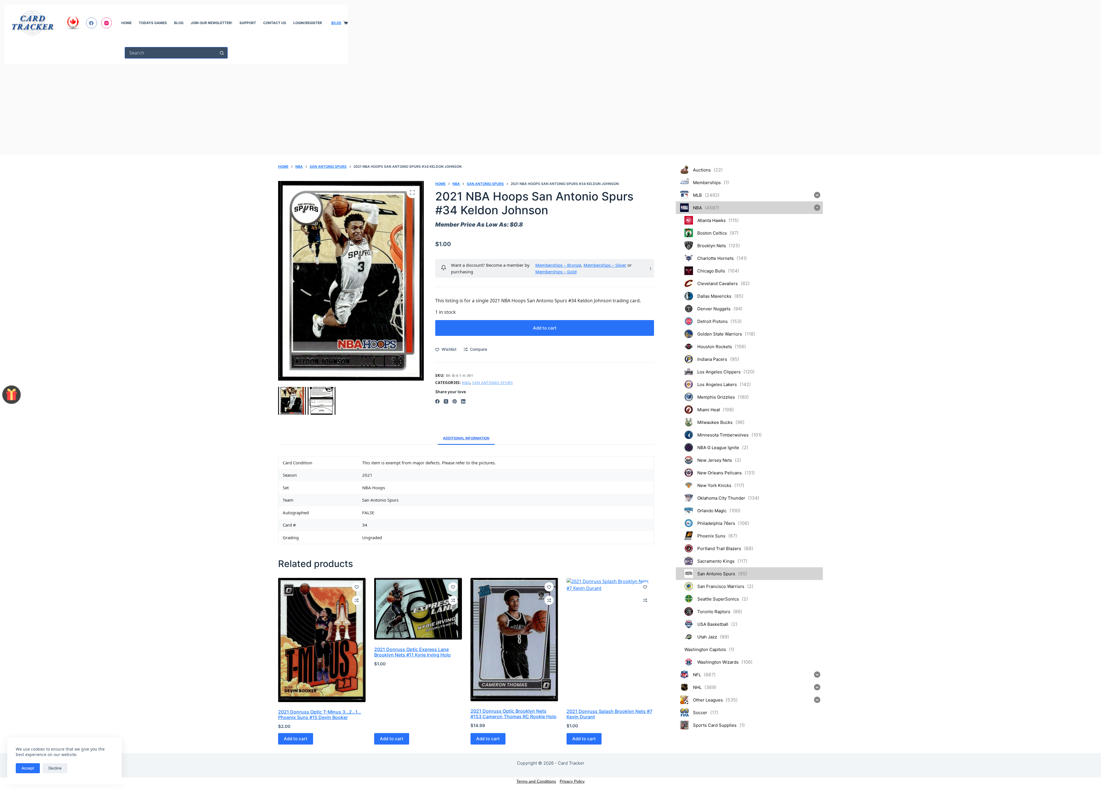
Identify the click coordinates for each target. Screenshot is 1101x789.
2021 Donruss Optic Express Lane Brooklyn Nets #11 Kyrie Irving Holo (412, 652)
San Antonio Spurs (492, 382)
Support (247, 23)
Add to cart (545, 328)
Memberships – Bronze (558, 265)
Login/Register (307, 23)
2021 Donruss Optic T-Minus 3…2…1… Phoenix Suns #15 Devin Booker (319, 714)
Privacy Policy (572, 781)
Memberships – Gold (556, 271)
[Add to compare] (356, 600)
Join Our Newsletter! (211, 23)
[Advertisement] (176, 107)
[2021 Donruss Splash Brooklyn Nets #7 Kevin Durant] (610, 640)
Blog (179, 23)
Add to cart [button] (295, 738)
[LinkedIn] (463, 401)
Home (126, 23)
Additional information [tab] (466, 438)
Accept (28, 768)
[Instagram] (106, 22)
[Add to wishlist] (356, 586)
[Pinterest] (454, 401)
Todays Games (153, 23)
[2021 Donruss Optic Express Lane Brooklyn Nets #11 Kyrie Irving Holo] (418, 609)
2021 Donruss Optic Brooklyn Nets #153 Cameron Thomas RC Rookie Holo (514, 713)
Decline (55, 768)
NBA (466, 382)
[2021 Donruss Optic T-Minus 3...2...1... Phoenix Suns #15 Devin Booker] (322, 640)
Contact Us (274, 23)
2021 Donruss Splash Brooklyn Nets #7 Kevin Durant (609, 714)
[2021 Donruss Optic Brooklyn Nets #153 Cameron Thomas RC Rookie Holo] (514, 639)
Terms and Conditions (536, 781)
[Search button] (222, 53)
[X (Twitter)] (446, 401)
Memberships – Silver (604, 265)
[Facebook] (91, 22)
